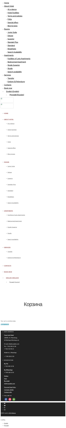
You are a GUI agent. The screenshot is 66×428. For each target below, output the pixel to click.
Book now (8, 88)
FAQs (10, 19)
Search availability (15, 72)
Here (5, 378)
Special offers (13, 22)
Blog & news (12, 26)
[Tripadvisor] (4, 409)
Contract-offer (8, 392)
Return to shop (5, 324)
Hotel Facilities (13, 13)
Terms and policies (15, 16)
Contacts (7, 85)
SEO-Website (12, 413)
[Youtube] (4, 405)
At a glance (12, 9)
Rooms (7, 29)
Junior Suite (12, 32)
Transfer (11, 78)
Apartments (9, 55)
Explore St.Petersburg (16, 82)
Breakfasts (12, 49)
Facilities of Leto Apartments (19, 59)
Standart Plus (13, 42)
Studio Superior (14, 65)
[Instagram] (4, 407)
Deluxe (10, 36)
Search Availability (15, 52)
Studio (10, 68)
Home (6, 3)
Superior (11, 39)
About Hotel (9, 6)
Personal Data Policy (10, 387)
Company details (9, 390)
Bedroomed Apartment (17, 62)
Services (7, 75)
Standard (11, 45)
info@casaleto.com (9, 383)
